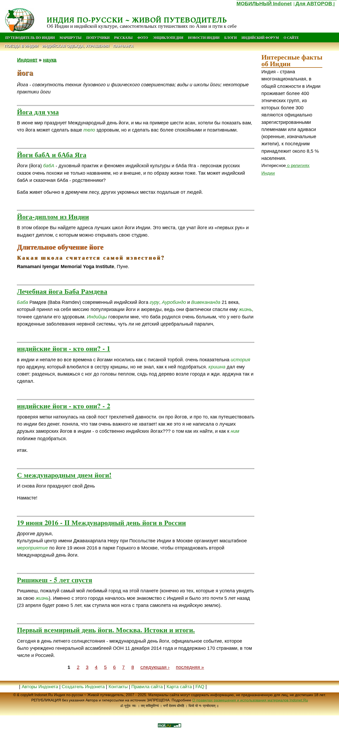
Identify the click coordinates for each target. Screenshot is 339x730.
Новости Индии (204, 37)
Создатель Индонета (83, 686)
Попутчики (98, 37)
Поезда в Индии (21, 46)
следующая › (155, 667)
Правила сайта (147, 686)
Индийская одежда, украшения (75, 46)
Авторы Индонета (40, 686)
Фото (142, 37)
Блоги (230, 37)
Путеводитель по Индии (30, 37)
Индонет (27, 59)
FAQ (199, 686)
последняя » (190, 667)
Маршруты (71, 37)
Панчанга (123, 46)
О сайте (291, 37)
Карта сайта (179, 686)
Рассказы (123, 37)
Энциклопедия (168, 37)
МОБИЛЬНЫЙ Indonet (264, 3)
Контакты (119, 686)
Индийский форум (260, 37)
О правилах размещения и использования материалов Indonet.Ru (250, 700)
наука (49, 59)
